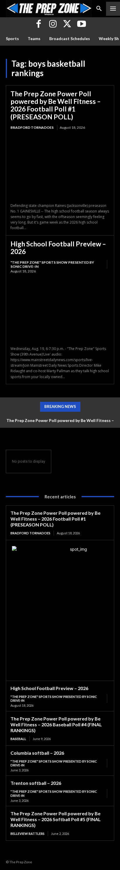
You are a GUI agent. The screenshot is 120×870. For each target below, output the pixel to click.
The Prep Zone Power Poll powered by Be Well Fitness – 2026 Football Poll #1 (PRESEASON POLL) (55, 105)
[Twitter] (67, 24)
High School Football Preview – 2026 (58, 247)
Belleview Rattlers (27, 833)
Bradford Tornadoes (32, 127)
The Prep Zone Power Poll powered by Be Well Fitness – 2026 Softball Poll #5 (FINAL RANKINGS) (55, 819)
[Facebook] (38, 24)
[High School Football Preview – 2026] (60, 310)
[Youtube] (81, 24)
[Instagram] (53, 24)
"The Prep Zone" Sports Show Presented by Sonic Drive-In (52, 264)
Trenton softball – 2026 (35, 783)
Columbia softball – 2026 (37, 753)
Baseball (18, 739)
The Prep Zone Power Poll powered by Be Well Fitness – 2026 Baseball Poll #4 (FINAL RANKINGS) (56, 724)
